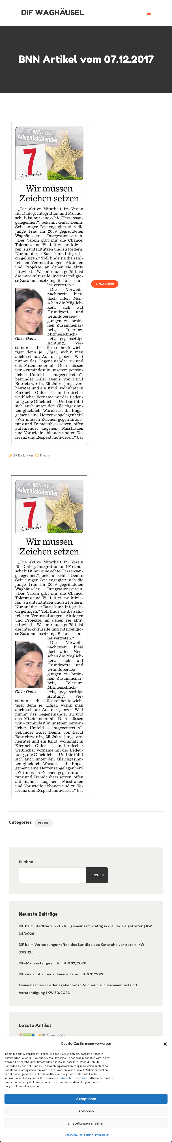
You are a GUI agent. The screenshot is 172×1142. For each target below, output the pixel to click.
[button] (165, 1043)
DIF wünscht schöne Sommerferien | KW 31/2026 (61, 974)
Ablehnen (86, 1111)
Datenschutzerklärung (79, 1135)
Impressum (102, 1135)
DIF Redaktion (22, 455)
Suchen (26, 861)
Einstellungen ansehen (86, 1123)
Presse (45, 455)
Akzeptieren (86, 1099)
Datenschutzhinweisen (73, 1078)
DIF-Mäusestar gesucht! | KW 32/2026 (52, 963)
